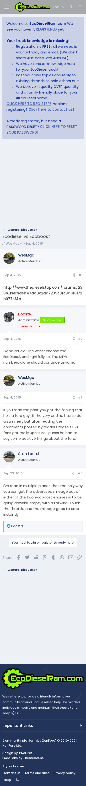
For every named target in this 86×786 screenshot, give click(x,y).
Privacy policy (64, 773)
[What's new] (70, 7)
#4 (80, 473)
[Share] (74, 275)
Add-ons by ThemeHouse (24, 758)
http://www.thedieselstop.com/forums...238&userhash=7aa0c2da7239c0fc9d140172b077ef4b (42, 293)
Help (7, 780)
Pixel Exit (25, 753)
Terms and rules (36, 773)
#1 (81, 275)
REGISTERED (46, 29)
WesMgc (12, 243)
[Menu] (6, 7)
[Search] (80, 7)
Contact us (11, 773)
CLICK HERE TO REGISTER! (28, 103)
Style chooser (13, 766)
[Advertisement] (43, 185)
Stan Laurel (28, 453)
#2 (80, 338)
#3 (80, 397)
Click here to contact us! (51, 109)
